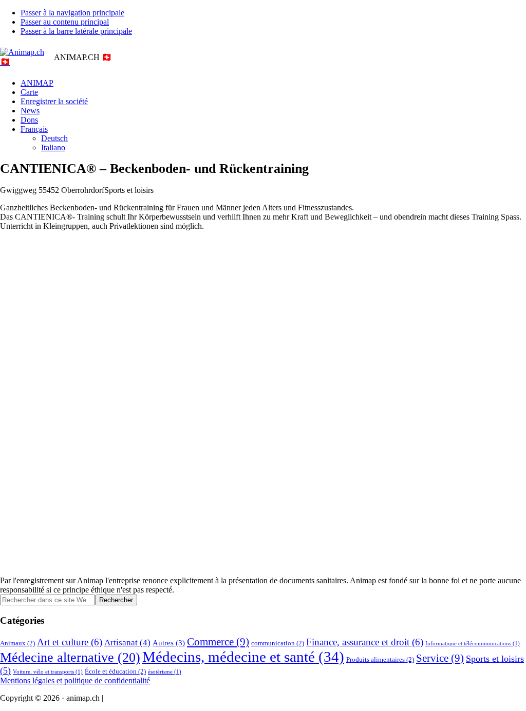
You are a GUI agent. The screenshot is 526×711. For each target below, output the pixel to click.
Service (440, 658)
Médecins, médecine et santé (243, 656)
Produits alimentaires (380, 659)
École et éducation (115, 671)
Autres (169, 642)
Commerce (218, 642)
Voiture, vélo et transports (48, 672)
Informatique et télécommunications (472, 643)
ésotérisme (164, 672)
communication (277, 643)
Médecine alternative (70, 657)
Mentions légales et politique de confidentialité (75, 680)
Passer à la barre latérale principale (76, 31)
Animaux (17, 643)
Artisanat (127, 642)
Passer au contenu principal (65, 21)
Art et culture (69, 642)
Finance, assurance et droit (364, 642)
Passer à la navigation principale (72, 12)
